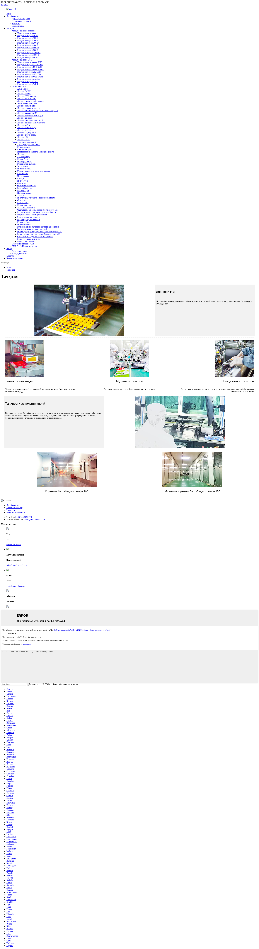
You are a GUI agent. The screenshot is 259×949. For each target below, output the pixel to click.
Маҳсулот (10, 28)
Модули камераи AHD (27, 81)
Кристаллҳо (22, 173)
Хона (8, 14)
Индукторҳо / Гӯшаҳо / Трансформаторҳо (36, 198)
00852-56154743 (13, 544)
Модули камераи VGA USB (30, 64)
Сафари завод (18, 26)
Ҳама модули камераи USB (29, 62)
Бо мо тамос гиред (14, 258)
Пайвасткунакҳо (25, 193)
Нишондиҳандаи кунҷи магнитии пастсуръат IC (39, 231)
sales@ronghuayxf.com (35, 519)
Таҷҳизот (16, 23)
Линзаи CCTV (24, 91)
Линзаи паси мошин (26, 98)
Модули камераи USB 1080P (30, 69)
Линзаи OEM (23, 140)
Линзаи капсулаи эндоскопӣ (30, 120)
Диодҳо (20, 154)
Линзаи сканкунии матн (28, 108)
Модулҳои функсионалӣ (28, 217)
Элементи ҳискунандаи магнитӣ (32, 229)
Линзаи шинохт (24, 118)
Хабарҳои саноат (20, 253)
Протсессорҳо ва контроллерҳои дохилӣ (35, 152)
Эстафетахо (22, 166)
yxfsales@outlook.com (16, 586)
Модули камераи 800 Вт (28, 50)
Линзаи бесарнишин (26, 106)
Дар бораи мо (12, 16)
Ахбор (9, 248)
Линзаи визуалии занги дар (30, 115)
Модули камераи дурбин (28, 79)
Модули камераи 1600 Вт (28, 55)
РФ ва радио (23, 190)
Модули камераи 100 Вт (28, 38)
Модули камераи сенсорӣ (23, 31)
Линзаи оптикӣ (19, 86)
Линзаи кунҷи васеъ (26, 135)
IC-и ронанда (23, 202)
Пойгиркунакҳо (24, 161)
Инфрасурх (22, 181)
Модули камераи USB (22, 60)
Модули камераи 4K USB (29, 74)
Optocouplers (23, 176)
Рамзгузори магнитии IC (28, 239)
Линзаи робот (23, 125)
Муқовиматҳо (23, 147)
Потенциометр (24, 224)
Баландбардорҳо (24, 188)
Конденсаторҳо (24, 149)
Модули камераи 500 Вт (28, 48)
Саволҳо (10, 256)
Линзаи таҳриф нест (26, 132)
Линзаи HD (22, 137)
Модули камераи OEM (27, 57)
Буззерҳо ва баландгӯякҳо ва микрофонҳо (36, 212)
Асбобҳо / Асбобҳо (26, 207)
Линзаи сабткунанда (26, 127)
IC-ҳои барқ (22, 159)
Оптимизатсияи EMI (26, 186)
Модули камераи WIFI (27, 84)
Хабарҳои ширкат (20, 251)
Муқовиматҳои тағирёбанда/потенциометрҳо (38, 227)
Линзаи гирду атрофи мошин (30, 101)
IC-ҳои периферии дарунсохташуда (33, 171)
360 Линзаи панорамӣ (27, 103)
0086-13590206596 (23, 517)
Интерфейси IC (24, 169)
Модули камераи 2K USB (29, 72)
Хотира (20, 195)
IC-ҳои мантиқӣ (24, 205)
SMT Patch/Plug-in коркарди (24, 246)
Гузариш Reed (23, 222)
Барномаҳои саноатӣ (21, 21)
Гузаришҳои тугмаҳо (26, 164)
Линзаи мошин (24, 94)
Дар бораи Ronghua (21, 18)
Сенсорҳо (21, 200)
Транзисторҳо (23, 156)
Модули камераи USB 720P (29, 67)
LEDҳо (20, 178)
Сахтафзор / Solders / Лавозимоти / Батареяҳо (38, 210)
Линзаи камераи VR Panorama (31, 123)
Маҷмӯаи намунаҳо (26, 241)
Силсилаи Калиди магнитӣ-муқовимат (35, 236)
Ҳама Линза (22, 89)
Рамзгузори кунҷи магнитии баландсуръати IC (38, 234)
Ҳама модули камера (26, 33)
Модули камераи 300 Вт (28, 43)
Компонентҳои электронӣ (24, 142)
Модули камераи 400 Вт (28, 45)
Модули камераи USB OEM (30, 77)
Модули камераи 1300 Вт (28, 52)
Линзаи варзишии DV (27, 113)
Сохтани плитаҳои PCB (23, 244)
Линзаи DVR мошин (26, 96)
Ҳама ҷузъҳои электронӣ (28, 144)
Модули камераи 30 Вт (27, 35)
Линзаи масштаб (25, 130)
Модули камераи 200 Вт (28, 40)
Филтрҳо (21, 183)
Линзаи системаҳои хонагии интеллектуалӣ (37, 110)
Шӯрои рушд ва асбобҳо (28, 219)
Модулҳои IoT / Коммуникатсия (32, 215)
